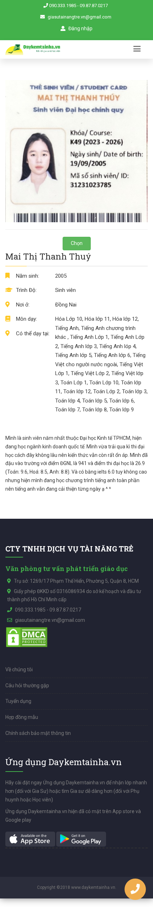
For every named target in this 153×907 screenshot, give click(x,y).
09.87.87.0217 (94, 5)
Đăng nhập (80, 28)
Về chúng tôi (19, 669)
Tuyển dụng (18, 701)
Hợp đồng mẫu (21, 717)
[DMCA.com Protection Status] (26, 637)
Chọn (77, 243)
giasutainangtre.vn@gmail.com (79, 17)
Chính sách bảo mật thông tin (38, 733)
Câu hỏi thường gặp (27, 685)
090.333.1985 (62, 5)
